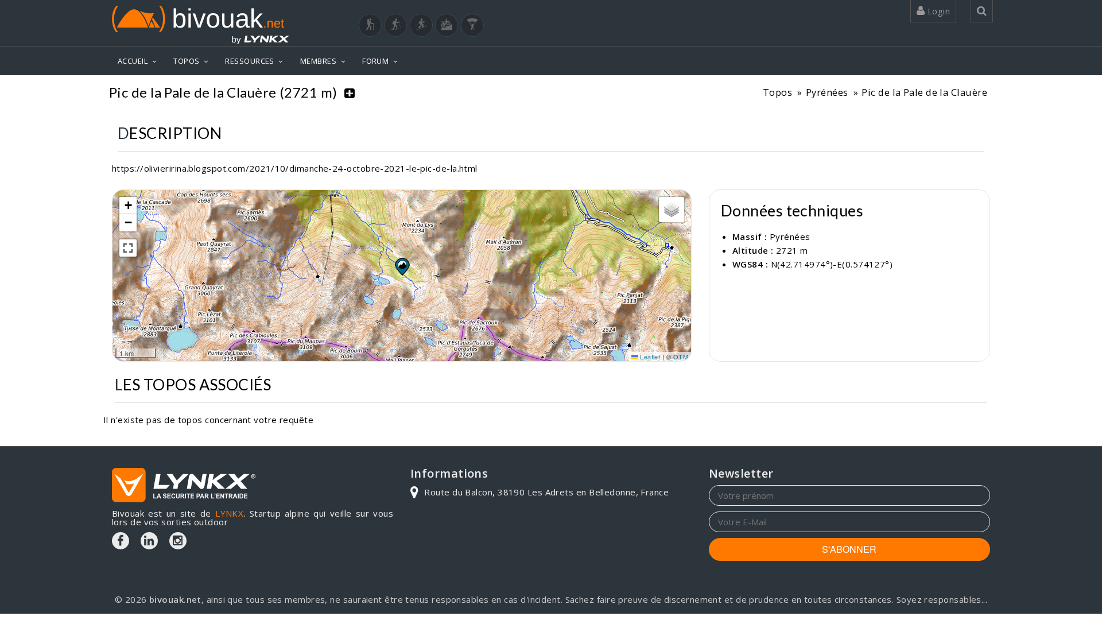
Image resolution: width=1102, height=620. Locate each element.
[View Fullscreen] (128, 248)
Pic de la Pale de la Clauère (924, 92)
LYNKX (229, 513)
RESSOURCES (249, 61)
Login (937, 11)
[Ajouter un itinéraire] (349, 92)
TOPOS (186, 61)
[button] (402, 266)
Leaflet (649, 356)
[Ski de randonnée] (421, 25)
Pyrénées (827, 92)
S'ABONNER (849, 549)
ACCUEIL (133, 61)
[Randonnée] (370, 25)
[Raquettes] (395, 25)
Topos (777, 92)
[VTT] (446, 25)
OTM (680, 356)
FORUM (375, 61)
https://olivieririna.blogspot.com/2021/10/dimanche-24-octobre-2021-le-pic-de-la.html (295, 168)
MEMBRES (318, 61)
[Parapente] (472, 25)
